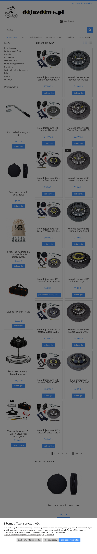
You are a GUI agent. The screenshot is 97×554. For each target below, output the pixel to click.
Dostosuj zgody (51, 540)
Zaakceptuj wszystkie (70, 540)
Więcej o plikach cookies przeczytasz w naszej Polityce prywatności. (29, 534)
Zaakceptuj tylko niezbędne (29, 540)
